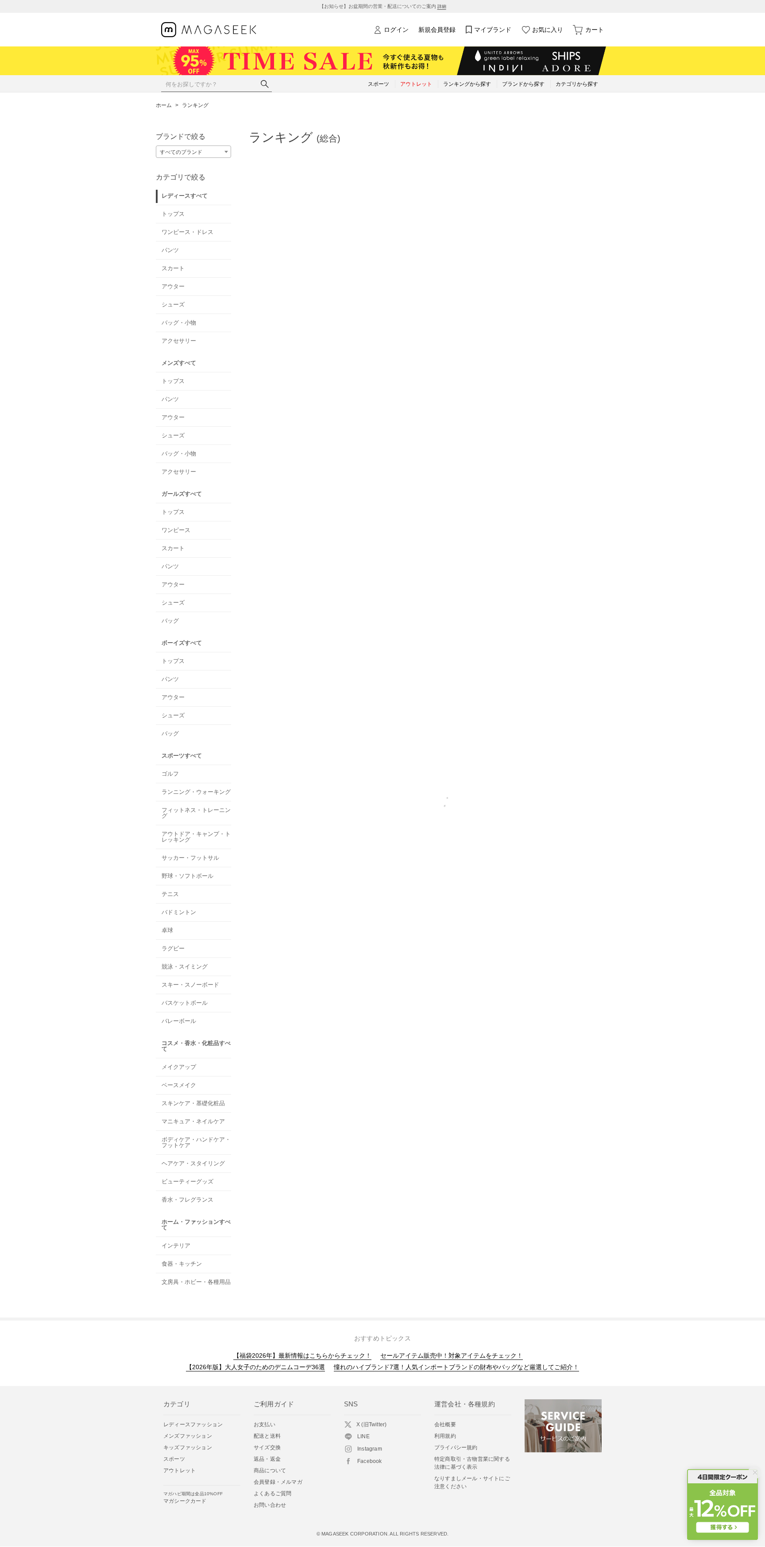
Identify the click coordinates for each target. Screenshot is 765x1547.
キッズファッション (187, 1447)
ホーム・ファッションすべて (196, 1224)
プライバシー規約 (456, 1447)
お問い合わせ (270, 1505)
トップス (173, 214)
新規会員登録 (437, 29)
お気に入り (547, 29)
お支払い (264, 1424)
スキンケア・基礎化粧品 (193, 1103)
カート (594, 29)
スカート (173, 268)
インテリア (176, 1245)
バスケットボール (185, 1002)
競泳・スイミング (185, 966)
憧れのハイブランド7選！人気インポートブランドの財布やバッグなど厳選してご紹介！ (456, 1367)
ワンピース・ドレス (187, 232)
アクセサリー (179, 340)
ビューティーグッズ (187, 1181)
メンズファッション (187, 1436)
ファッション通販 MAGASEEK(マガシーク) (208, 30)
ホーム (164, 105)
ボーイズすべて (182, 642)
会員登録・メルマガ (278, 1482)
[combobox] (193, 152)
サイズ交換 (267, 1447)
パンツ (170, 250)
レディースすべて (185, 195)
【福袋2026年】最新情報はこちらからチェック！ (302, 1355)
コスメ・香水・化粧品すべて (196, 1046)
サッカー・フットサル (190, 857)
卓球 (167, 930)
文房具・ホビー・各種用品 (196, 1282)
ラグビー (173, 948)
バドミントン (179, 912)
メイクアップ (179, 1067)
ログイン (396, 29)
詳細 (441, 6)
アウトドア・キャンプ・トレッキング (196, 837)
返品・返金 (267, 1459)
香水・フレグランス (187, 1199)
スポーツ (174, 1459)
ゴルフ (170, 773)
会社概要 (445, 1424)
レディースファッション (193, 1424)
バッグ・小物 (179, 322)
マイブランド (492, 29)
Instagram (369, 1449)
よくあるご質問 (272, 1493)
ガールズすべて (182, 493)
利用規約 (445, 1436)
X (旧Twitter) (371, 1424)
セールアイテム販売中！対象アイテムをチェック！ (451, 1355)
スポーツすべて (182, 755)
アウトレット (179, 1470)
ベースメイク (179, 1085)
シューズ (173, 304)
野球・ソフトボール (187, 876)
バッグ (170, 620)
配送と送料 (267, 1436)
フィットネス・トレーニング (196, 813)
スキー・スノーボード (190, 984)
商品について (270, 1470)
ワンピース (176, 530)
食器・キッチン (182, 1263)
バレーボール (179, 1021)
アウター (173, 286)
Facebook (369, 1461)
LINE (363, 1436)
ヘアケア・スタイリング (193, 1163)
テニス (170, 894)
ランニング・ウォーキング (196, 792)
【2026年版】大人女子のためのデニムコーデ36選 (255, 1367)
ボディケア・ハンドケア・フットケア (196, 1142)
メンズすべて (179, 363)
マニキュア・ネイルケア (193, 1121)
